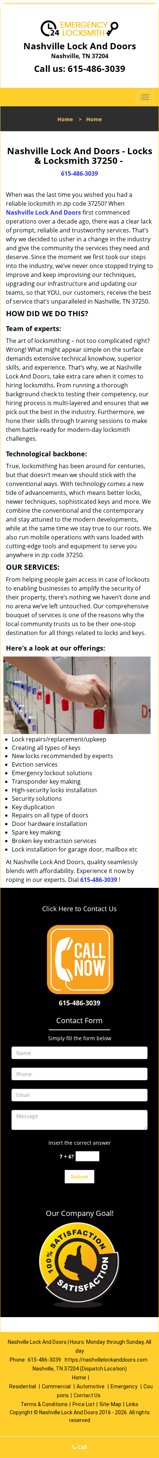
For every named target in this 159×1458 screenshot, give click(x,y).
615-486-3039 (96, 68)
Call (81, 1447)
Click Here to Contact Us (79, 908)
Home (65, 119)
